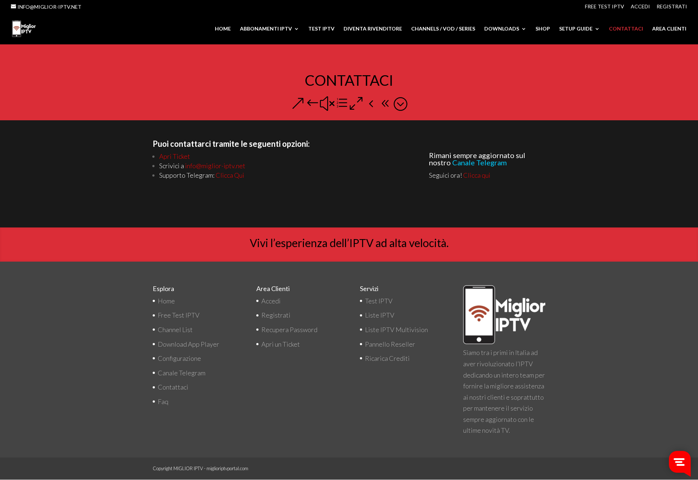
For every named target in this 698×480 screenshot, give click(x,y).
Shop (542, 29)
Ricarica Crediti (387, 358)
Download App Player (188, 344)
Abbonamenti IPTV (266, 29)
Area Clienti (669, 29)
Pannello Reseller (390, 344)
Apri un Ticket (280, 344)
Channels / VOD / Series (443, 29)
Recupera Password (289, 330)
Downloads (501, 29)
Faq (163, 402)
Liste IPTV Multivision (396, 330)
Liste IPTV (379, 315)
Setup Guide (576, 29)
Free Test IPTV (604, 6)
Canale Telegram (181, 373)
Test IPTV (321, 29)
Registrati (672, 6)
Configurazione (179, 358)
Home (223, 29)
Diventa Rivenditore (373, 29)
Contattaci (626, 29)
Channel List (175, 330)
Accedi (640, 6)
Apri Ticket (174, 156)
